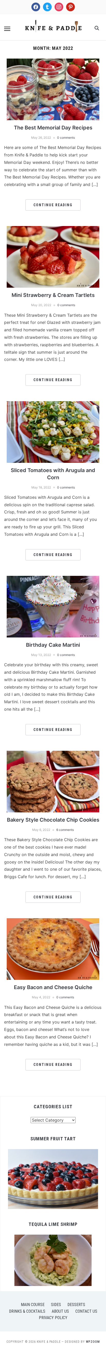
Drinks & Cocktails (27, 1311)
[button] (7, 29)
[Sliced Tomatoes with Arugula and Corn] (53, 404)
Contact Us (86, 1311)
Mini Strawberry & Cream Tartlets (53, 295)
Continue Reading (53, 205)
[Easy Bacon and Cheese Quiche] (53, 921)
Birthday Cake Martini (53, 645)
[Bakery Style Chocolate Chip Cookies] (53, 753)
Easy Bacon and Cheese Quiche (53, 987)
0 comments (66, 137)
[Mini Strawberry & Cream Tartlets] (53, 229)
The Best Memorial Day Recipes (53, 128)
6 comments (65, 830)
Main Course (33, 1304)
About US (60, 1311)
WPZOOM (93, 1342)
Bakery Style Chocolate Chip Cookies (53, 820)
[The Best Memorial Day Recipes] (53, 61)
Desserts (76, 1304)
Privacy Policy (53, 1317)
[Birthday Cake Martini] (53, 578)
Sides (56, 1304)
